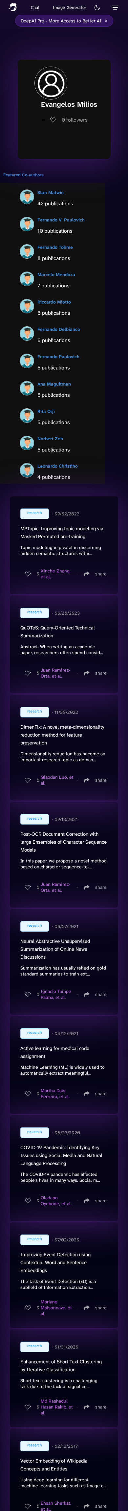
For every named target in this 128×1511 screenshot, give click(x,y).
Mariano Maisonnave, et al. (56, 1308)
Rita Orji (46, 411)
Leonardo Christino (57, 466)
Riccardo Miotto (54, 302)
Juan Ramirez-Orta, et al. (55, 673)
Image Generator (69, 7)
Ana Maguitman (54, 384)
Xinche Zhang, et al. (56, 574)
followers (75, 119)
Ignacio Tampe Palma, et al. (56, 994)
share (101, 574)
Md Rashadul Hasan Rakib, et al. (57, 1407)
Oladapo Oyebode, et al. (56, 1200)
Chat (35, 7)
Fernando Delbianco (58, 329)
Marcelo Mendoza (56, 274)
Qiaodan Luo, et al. (57, 780)
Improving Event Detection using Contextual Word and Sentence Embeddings (55, 1262)
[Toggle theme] (97, 7)
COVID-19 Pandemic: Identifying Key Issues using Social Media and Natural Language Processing (61, 1155)
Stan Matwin (50, 192)
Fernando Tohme (55, 247)
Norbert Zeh (50, 439)
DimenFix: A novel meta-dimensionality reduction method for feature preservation (62, 735)
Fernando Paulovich (58, 357)
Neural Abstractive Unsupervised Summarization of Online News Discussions (55, 949)
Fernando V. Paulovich (61, 220)
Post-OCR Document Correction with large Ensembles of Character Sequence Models (63, 842)
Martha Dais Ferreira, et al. (55, 1093)
